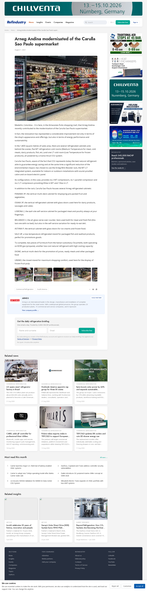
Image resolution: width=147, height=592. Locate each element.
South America (42, 289)
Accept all (139, 586)
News (31, 22)
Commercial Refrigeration (24, 289)
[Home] (16, 22)
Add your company (49, 562)
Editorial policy (80, 559)
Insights (40, 22)
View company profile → (30, 310)
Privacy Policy (37, 339)
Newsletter (112, 565)
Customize (127, 586)
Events (48, 22)
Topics (11, 571)
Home (7, 30)
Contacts (78, 562)
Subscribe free (123, 22)
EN (111, 22)
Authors (11, 575)
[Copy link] (90, 289)
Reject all (115, 586)
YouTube (111, 562)
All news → (103, 457)
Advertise (45, 555)
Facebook (111, 559)
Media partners (47, 559)
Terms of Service (23, 339)
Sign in (135, 22)
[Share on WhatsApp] (96, 289)
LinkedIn (111, 555)
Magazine (70, 22)
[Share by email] (93, 289)
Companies (58, 22)
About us (78, 555)
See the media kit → (119, 168)
